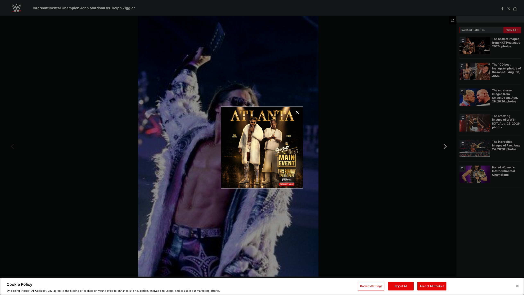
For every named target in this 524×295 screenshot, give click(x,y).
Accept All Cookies (432, 285)
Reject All (401, 285)
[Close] (517, 285)
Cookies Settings (371, 285)
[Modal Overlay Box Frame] (262, 147)
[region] (262, 286)
